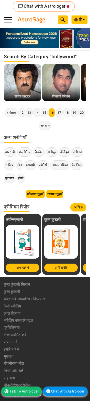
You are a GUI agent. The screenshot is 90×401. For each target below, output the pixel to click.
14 (36, 112)
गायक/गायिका (60, 165)
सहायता (9, 378)
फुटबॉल (9, 178)
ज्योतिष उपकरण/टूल (18, 320)
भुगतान (9, 356)
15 (44, 112)
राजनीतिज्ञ (24, 152)
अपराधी (30, 165)
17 (59, 112)
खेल (19, 165)
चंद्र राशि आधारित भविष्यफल (24, 299)
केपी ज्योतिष (12, 306)
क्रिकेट (39, 152)
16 (52, 112)
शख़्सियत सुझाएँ (35, 194)
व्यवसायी (10, 152)
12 (22, 112)
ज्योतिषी (43, 165)
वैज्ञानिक (76, 165)
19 (74, 112)
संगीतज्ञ (77, 152)
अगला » (45, 125)
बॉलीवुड (64, 152)
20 (82, 112)
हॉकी (21, 178)
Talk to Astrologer (24, 391)
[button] (7, 38)
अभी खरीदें (22, 268)
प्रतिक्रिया (12, 327)
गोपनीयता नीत (14, 363)
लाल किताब (12, 313)
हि (81, 19)
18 (66, 112)
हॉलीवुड (52, 152)
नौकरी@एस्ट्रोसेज (17, 385)
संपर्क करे (10, 342)
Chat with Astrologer (42, 6)
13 (29, 112)
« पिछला (11, 112)
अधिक (78, 207)
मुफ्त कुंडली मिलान (17, 284)
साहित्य (9, 165)
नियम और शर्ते (13, 370)
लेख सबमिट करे (15, 334)
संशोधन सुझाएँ (54, 194)
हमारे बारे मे (11, 349)
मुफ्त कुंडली (12, 291)
